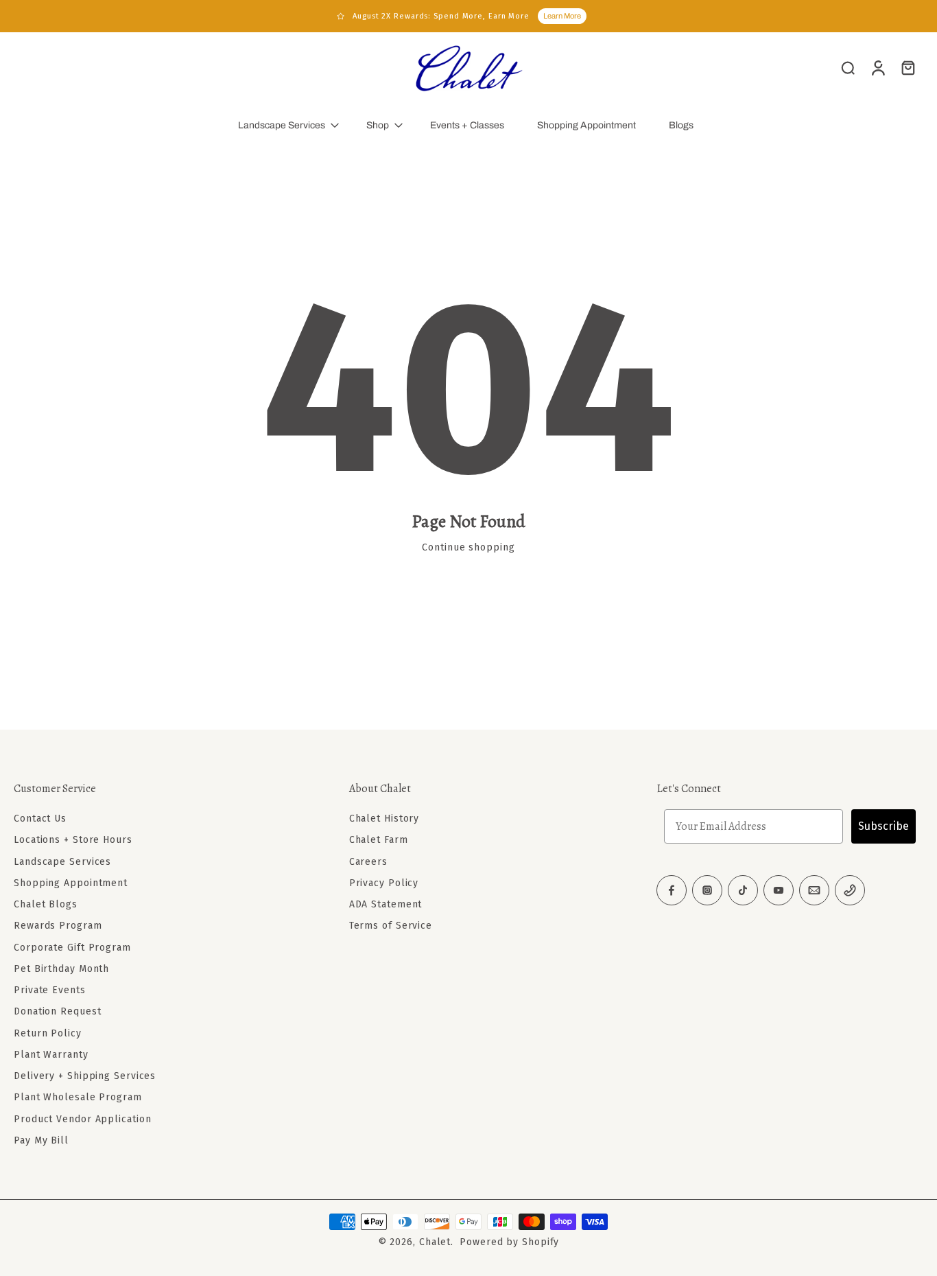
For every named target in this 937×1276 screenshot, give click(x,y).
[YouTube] (778, 890)
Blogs (681, 125)
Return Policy (48, 1033)
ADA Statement (386, 904)
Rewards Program (58, 925)
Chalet (435, 1242)
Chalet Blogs (46, 904)
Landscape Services (281, 125)
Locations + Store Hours (73, 840)
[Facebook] (671, 890)
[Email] (814, 890)
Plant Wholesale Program (78, 1097)
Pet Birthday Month (61, 969)
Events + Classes (467, 125)
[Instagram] (707, 890)
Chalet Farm (378, 840)
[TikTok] (743, 890)
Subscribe (883, 826)
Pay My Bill (41, 1140)
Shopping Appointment (586, 125)
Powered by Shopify (509, 1242)
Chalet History (384, 818)
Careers (368, 862)
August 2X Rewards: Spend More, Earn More (441, 16)
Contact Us (40, 818)
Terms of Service (390, 925)
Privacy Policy (384, 883)
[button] (161, 789)
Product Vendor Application (82, 1119)
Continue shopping (468, 547)
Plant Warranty (51, 1054)
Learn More (562, 16)
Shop (377, 125)
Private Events (50, 990)
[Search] (848, 67)
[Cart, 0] (908, 67)
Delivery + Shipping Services (85, 1076)
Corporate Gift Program (72, 947)
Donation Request (57, 1011)
